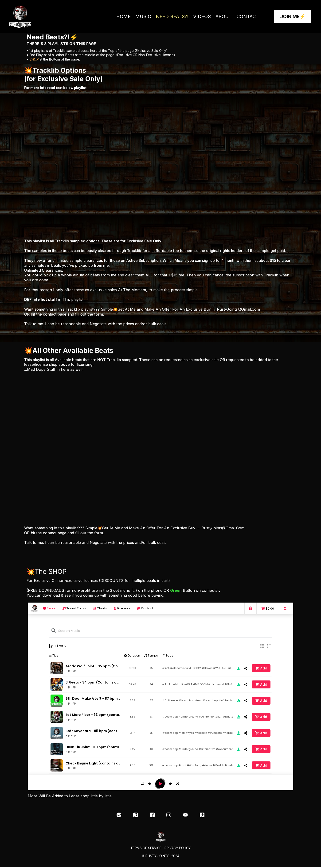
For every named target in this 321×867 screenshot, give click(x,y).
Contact (247, 16)
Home (123, 16)
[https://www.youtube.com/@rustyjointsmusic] (185, 814)
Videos (202, 16)
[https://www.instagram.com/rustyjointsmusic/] (168, 814)
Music (143, 16)
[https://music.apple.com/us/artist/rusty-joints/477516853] (135, 814)
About (223, 16)
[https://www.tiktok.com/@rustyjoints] (202, 814)
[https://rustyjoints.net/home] (26, 16)
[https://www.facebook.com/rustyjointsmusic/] (152, 814)
